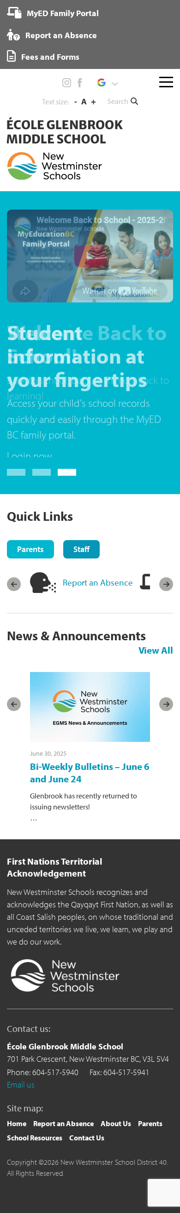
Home (16, 1073)
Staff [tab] (81, 499)
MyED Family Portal (62, 13)
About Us (116, 1073)
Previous (14, 534)
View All (155, 600)
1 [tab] (16, 422)
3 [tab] (67, 422)
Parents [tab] (30, 499)
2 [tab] (41, 422)
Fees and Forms (49, 56)
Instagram (67, 82)
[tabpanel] (90, 534)
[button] (107, 82)
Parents (150, 1073)
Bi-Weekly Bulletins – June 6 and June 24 (90, 722)
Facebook (79, 82)
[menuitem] (53, 13)
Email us (21, 1034)
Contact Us (86, 1087)
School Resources (34, 1087)
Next (166, 534)
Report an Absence (60, 35)
